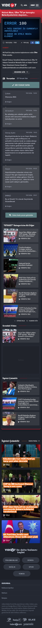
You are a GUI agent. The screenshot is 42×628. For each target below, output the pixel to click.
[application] (21, 314)
